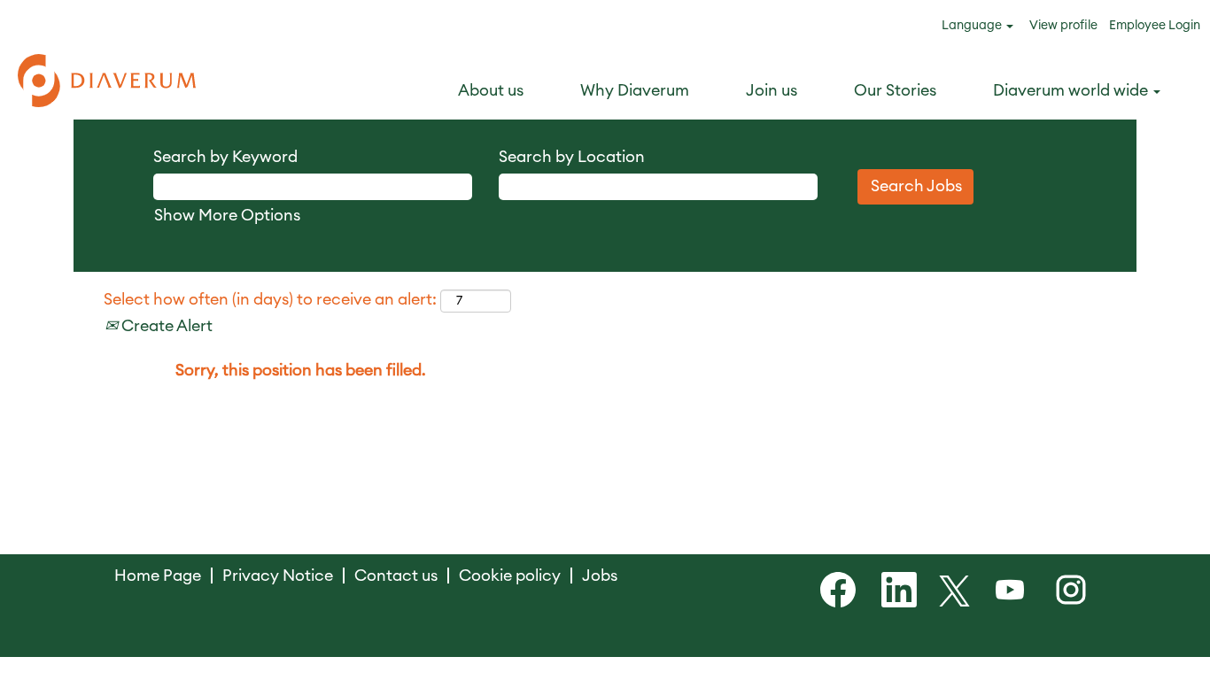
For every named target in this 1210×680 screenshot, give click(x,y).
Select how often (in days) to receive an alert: (270, 299)
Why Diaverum (634, 90)
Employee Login (1154, 25)
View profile (1063, 25)
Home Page (157, 575)
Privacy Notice (277, 575)
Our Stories (895, 90)
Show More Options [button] (227, 215)
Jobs (599, 575)
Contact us (396, 575)
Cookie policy (510, 575)
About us (491, 90)
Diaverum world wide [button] (1072, 90)
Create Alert (165, 326)
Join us (771, 90)
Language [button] (973, 25)
